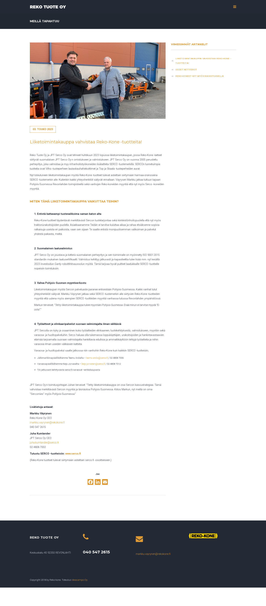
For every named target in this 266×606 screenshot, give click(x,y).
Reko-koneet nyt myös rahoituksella (200, 76)
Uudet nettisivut (186, 69)
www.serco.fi (73, 453)
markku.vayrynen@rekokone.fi (153, 554)
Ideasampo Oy (79, 579)
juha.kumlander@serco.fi (44, 442)
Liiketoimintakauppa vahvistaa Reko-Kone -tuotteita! (203, 60)
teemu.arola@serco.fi (97, 358)
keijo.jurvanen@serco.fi (93, 363)
